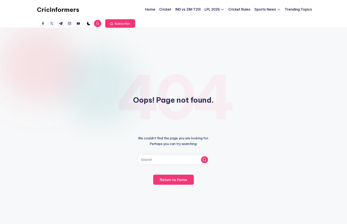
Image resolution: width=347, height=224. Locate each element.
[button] (120, 23)
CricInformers (58, 9)
